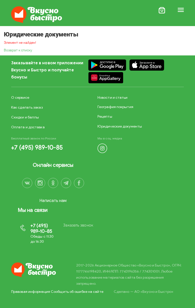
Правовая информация (30, 292)
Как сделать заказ (27, 107)
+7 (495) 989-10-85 (37, 147)
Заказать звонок (78, 225)
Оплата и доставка (28, 127)
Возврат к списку (18, 50)
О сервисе (20, 97)
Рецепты (105, 116)
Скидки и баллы (25, 117)
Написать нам (53, 201)
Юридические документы (120, 126)
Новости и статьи (113, 97)
